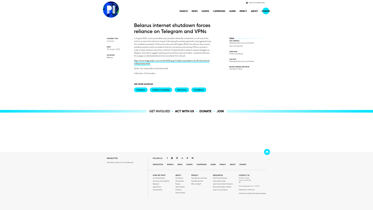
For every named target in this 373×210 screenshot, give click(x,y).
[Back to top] (267, 152)
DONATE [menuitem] (266, 11)
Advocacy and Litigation (161, 181)
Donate (205, 111)
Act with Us (184, 111)
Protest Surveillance (236, 54)
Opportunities (180, 187)
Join (220, 111)
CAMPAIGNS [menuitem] (219, 11)
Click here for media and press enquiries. (252, 193)
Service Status (180, 193)
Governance (179, 181)
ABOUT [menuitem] (254, 11)
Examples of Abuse (235, 69)
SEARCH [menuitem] (184, 11)
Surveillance (199, 90)
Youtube (192, 158)
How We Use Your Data (199, 178)
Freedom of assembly (161, 90)
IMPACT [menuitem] (243, 11)
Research (156, 184)
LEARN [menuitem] (232, 11)
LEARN (213, 164)
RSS (182, 158)
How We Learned (197, 181)
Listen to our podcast (220, 190)
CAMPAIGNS (202, 164)
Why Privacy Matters (220, 178)
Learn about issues (219, 181)
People (177, 184)
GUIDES (189, 164)
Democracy (181, 90)
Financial (178, 190)
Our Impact (179, 178)
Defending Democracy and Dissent (241, 43)
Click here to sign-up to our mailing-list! (120, 162)
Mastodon (177, 158)
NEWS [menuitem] (195, 11)
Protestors (141, 90)
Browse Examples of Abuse (222, 187)
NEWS (179, 164)
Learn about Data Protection (223, 184)
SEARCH (170, 164)
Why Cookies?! (196, 184)
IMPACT (223, 164)
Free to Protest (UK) (236, 46)
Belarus (110, 57)
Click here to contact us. (247, 190)
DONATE (242, 164)
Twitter (187, 158)
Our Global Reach (159, 178)
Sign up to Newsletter (257, 3)
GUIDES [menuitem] (205, 11)
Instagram (172, 158)
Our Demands (157, 190)
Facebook (167, 158)
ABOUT (233, 164)
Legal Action (157, 187)
